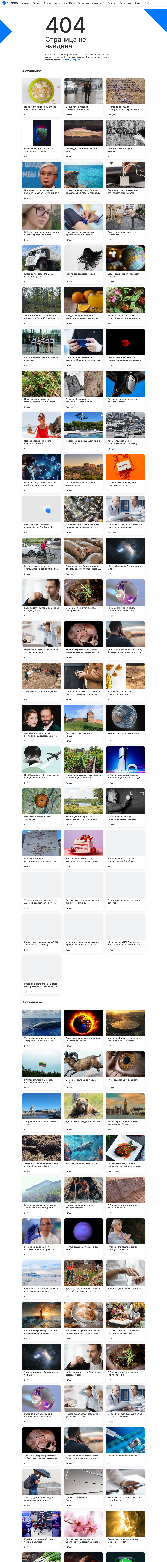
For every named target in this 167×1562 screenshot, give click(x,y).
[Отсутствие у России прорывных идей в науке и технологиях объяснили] (41, 473)
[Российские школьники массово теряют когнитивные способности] (83, 891)
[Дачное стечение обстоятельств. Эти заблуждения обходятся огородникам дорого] (83, 1488)
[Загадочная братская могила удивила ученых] (83, 473)
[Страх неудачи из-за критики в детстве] (125, 891)
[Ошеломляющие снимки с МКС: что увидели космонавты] (41, 139)
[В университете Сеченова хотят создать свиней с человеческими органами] (83, 557)
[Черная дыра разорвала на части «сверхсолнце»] (83, 1183)
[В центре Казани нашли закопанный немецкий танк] (83, 390)
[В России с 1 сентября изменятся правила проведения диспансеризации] (125, 515)
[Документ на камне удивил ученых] (125, 139)
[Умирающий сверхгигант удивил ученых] (41, 1321)
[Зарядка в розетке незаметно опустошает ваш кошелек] (125, 181)
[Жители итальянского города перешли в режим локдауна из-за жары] (83, 974)
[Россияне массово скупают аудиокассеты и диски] (125, 473)
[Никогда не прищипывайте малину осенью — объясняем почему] (41, 390)
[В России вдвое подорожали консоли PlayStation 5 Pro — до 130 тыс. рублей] (125, 766)
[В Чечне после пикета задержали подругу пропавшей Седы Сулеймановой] (41, 223)
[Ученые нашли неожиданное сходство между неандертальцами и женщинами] (83, 1405)
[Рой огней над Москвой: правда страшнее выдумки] (125, 974)
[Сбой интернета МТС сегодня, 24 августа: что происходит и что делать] (83, 682)
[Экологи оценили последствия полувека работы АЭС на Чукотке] (41, 306)
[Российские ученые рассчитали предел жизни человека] (41, 1530)
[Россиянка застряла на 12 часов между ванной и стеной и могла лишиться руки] (41, 974)
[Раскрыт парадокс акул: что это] (83, 1363)
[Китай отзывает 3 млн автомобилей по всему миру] (125, 432)
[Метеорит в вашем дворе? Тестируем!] (41, 807)
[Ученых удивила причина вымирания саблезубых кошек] (83, 807)
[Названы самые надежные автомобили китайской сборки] (41, 1183)
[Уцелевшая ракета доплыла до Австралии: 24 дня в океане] (41, 1238)
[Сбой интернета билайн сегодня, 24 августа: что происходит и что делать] (125, 640)
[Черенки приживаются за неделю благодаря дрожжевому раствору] (83, 766)
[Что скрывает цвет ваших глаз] (125, 1279)
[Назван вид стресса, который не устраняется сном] (41, 640)
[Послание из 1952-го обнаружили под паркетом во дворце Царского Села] (125, 97)
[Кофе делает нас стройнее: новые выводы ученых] (41, 599)
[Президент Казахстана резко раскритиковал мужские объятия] (41, 181)
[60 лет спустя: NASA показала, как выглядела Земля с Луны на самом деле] (125, 933)
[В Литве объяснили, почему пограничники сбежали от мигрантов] (41, 1279)
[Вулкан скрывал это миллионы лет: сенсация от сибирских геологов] (41, 1405)
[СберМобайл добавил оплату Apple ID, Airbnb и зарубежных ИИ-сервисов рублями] (83, 1058)
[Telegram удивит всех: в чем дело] (125, 1488)
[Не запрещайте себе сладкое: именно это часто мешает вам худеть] (83, 849)
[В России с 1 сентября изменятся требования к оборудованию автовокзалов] (83, 933)
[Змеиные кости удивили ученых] (41, 682)
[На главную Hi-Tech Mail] (12, 3)
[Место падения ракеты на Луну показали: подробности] (83, 1100)
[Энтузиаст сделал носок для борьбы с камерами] (125, 390)
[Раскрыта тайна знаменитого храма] (83, 724)
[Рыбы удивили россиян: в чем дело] (83, 139)
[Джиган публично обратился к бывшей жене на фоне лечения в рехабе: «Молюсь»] (41, 1016)
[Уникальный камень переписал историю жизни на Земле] (125, 1238)
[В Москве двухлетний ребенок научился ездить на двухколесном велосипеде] (41, 1141)
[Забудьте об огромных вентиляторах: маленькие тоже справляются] (83, 1016)
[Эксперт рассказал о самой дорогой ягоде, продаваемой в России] (125, 306)
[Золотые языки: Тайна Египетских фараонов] (125, 682)
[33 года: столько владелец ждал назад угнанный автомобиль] (41, 1100)
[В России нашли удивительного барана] (83, 1279)
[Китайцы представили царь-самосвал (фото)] (41, 264)
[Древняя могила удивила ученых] (83, 1321)
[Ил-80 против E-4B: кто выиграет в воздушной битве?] (41, 766)
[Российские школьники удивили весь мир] (41, 348)
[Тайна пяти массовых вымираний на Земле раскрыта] (83, 1238)
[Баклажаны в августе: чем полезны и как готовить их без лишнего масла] (125, 1363)
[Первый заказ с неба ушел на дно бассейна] (83, 432)
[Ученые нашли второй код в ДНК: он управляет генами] (125, 1100)
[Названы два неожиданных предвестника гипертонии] (83, 223)
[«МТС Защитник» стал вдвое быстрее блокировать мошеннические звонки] (125, 1141)
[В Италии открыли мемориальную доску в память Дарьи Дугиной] (41, 849)
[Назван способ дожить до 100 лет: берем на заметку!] (125, 1530)
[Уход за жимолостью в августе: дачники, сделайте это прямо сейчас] (41, 891)
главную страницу (73, 59)
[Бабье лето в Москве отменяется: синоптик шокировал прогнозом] (83, 97)
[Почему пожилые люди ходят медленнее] (125, 223)
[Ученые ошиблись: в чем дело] (125, 724)
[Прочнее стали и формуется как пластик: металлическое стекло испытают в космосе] (83, 515)
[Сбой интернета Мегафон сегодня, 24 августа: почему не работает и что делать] (83, 348)
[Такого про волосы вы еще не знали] (83, 264)
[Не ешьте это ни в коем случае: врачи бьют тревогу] (41, 97)
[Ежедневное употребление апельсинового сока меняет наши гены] (83, 306)
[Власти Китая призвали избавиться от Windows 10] (41, 515)
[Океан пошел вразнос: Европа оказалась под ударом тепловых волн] (83, 181)
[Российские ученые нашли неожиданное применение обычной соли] (125, 599)
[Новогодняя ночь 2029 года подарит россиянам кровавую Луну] (125, 348)
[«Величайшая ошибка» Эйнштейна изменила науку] (125, 807)
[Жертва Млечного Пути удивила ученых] (125, 557)
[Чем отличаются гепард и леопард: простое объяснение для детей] (125, 1016)
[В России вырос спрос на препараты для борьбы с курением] (125, 849)
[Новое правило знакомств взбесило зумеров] (41, 432)
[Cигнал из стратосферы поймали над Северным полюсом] (41, 1488)
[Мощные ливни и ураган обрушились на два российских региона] (41, 557)
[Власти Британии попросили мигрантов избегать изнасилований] (125, 1321)
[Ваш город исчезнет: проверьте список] (125, 264)
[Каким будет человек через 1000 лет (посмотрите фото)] (41, 933)
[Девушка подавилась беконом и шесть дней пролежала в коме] (125, 1058)
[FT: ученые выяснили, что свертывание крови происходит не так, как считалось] (41, 1446)
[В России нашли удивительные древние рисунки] (125, 1405)
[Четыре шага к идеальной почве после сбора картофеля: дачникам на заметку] (41, 1363)
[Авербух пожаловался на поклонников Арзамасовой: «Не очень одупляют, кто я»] (41, 724)
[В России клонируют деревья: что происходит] (83, 599)
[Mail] (4, 3)
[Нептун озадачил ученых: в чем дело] (83, 1446)
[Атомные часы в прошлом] (41, 1058)
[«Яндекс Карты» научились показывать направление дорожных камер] (83, 1141)
